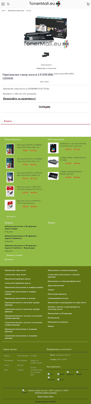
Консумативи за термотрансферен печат (64, 281)
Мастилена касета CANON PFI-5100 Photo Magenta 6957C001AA (29, 188)
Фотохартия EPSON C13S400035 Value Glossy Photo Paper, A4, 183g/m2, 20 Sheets (29, 146)
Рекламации (9, 360)
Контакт (20, 365)
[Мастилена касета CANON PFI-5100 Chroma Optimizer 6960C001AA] (10, 205)
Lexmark (28, 10)
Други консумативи (56, 285)
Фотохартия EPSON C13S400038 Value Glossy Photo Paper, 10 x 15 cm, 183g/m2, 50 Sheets (29, 160)
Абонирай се (11, 216)
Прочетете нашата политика (46, 393)
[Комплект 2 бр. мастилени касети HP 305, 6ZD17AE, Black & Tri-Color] (53, 148)
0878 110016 (62, 359)
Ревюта (8, 121)
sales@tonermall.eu (63, 355)
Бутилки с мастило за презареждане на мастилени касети (64, 308)
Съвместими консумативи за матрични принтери (21, 337)
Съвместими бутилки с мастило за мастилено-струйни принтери (24, 324)
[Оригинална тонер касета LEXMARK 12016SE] (45, 48)
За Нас (6, 365)
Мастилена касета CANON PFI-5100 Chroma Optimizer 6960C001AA (29, 202)
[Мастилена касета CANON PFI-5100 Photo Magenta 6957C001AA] (10, 191)
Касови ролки (53, 318)
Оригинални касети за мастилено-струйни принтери (22, 304)
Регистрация (22, 360)
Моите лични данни (45, 396)
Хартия (51, 290)
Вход (6, 370)
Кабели (51, 326)
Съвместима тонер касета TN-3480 (73, 159)
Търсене (20, 370)
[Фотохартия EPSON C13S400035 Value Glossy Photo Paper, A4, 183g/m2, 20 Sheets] (10, 149)
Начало (4, 10)
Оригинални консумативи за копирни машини (24, 287)
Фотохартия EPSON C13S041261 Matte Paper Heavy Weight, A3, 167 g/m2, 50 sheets (29, 174)
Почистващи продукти (57, 294)
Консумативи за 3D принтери (60, 313)
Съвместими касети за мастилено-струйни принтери (22, 310)
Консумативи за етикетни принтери (62, 270)
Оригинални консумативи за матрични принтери (21, 330)
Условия (34, 356)
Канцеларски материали (58, 322)
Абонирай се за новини (14, 255)
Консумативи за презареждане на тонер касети (67, 302)
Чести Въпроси (23, 356)
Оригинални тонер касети (16, 10)
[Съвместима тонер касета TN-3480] (53, 162)
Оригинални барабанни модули (17, 279)
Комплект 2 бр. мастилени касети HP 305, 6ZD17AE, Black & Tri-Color (73, 145)
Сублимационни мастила (58, 298)
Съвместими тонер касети (15, 274)
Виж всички (9, 259)
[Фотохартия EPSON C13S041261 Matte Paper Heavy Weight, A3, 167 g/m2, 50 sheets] (10, 177)
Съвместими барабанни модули (18, 283)
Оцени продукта (46, 65)
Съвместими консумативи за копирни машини (20, 293)
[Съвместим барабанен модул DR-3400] (53, 176)
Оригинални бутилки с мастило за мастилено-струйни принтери (24, 317)
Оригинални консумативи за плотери (20, 298)
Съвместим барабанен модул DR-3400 (71, 173)
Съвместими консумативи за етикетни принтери (64, 276)
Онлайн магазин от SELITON (45, 402)
